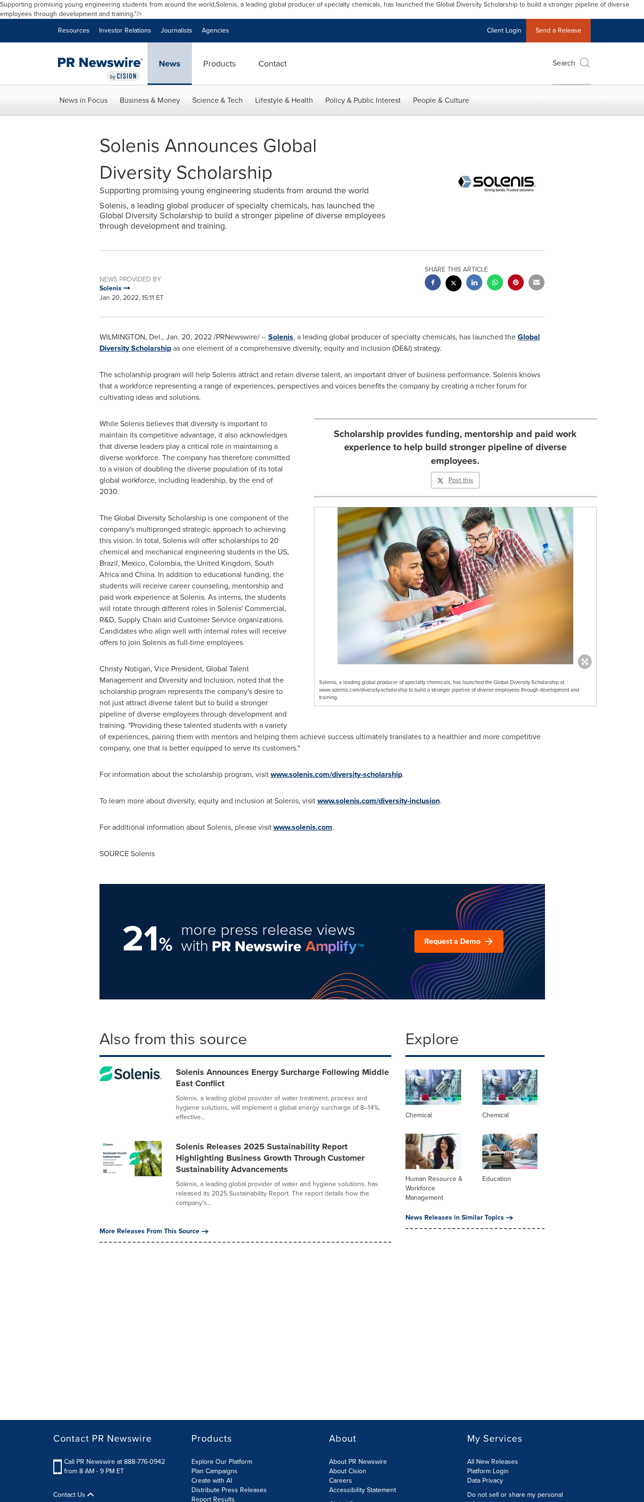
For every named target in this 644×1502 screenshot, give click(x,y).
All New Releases (492, 1462)
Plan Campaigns (214, 1471)
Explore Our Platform (221, 1462)
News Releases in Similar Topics (454, 1217)
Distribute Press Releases (229, 1490)
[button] (455, 585)
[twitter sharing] (454, 284)
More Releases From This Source (149, 1231)
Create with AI (211, 1480)
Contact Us (70, 1495)
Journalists (176, 30)
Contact (272, 64)
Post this (460, 480)
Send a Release (558, 30)
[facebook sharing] (433, 283)
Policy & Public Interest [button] (363, 100)
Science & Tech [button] (217, 100)
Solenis (280, 336)
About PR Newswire (358, 1462)
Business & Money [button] (150, 100)
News (170, 64)
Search (564, 63)
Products (219, 64)
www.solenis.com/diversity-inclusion (378, 800)
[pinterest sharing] (516, 283)
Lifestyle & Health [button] (284, 100)
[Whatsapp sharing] (495, 283)
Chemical (418, 1115)
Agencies (215, 30)
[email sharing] (536, 283)
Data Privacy (485, 1480)
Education (496, 1179)
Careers (340, 1480)
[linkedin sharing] (474, 283)
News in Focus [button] (83, 100)
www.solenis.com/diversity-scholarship (336, 774)
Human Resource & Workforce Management (433, 1188)
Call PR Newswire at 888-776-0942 (114, 1462)
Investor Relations (125, 30)
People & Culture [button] (441, 100)
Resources (74, 30)
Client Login (504, 30)
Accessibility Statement (362, 1490)
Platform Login (488, 1471)
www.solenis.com (302, 827)
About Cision (347, 1471)
